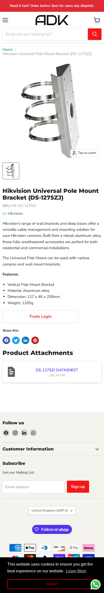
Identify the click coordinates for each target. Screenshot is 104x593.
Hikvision (15, 213)
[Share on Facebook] (6, 340)
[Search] (94, 34)
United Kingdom (50, 510)
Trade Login (40, 316)
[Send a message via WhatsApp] (95, 584)
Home (8, 50)
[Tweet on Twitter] (16, 340)
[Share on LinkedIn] (25, 340)
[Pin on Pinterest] (35, 340)
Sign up (78, 486)
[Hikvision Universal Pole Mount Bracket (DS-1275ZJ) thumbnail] (11, 171)
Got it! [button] (52, 584)
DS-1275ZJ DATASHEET (57, 370)
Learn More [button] (76, 571)
